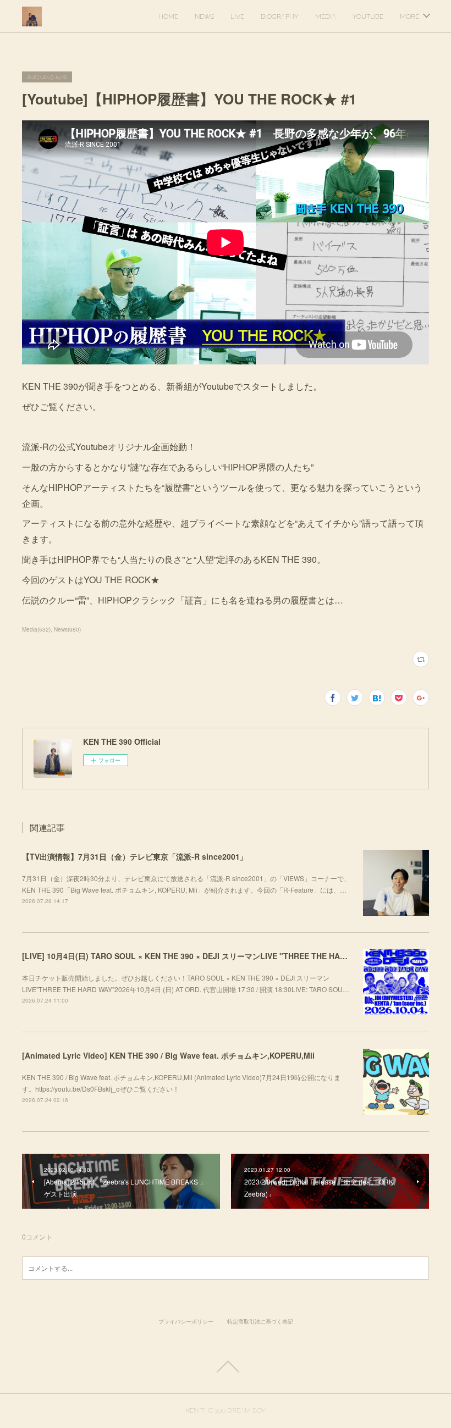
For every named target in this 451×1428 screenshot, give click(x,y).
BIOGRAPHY (280, 16)
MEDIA (325, 16)
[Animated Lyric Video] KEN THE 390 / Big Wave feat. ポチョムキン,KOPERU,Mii (168, 1055)
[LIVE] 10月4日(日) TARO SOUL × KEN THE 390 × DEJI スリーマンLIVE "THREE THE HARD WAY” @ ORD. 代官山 (226, 955)
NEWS (204, 16)
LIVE (237, 16)
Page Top (225, 1366)
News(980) (67, 629)
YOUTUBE (368, 16)
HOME (168, 16)
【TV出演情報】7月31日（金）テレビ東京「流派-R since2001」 (135, 856)
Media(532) (36, 629)
